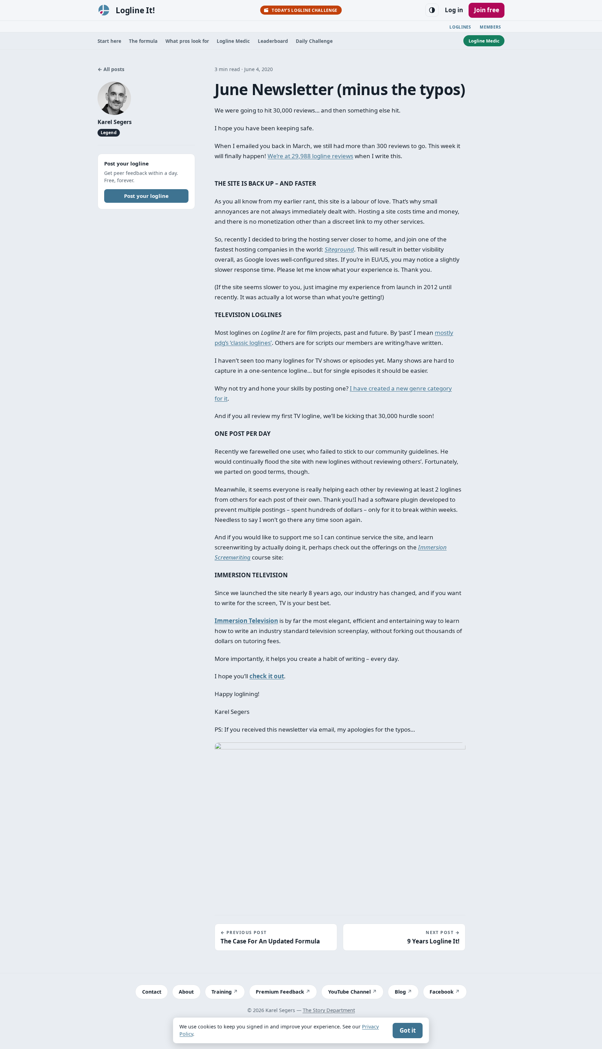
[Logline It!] (104, 10)
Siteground (339, 249)
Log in (454, 10)
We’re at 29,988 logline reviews (310, 156)
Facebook (442, 991)
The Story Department (329, 1010)
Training (221, 991)
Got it (408, 1030)
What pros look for (187, 41)
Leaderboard (273, 41)
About (186, 991)
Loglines (460, 27)
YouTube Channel (349, 991)
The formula (143, 41)
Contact (151, 991)
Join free (486, 10)
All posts (111, 69)
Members (490, 27)
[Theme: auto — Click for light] (432, 10)
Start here (109, 41)
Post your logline (146, 195)
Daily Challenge (314, 41)
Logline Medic (233, 41)
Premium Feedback (280, 991)
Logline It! (135, 10)
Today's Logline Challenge (304, 10)
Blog (400, 991)
